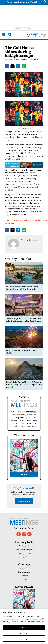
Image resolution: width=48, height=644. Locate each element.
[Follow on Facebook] (24, 534)
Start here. (36, 2)
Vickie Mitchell (13, 59)
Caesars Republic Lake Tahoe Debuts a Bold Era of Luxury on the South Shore (23, 319)
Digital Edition (24, 572)
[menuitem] (3, 34)
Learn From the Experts (24, 549)
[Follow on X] (18, 534)
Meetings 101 (24, 546)
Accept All (24, 627)
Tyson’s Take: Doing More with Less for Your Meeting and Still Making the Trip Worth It (24, 384)
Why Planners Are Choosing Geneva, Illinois (22, 351)
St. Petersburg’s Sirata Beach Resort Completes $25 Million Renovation (22, 287)
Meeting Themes (24, 553)
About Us (24, 568)
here (34, 426)
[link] (7, 66)
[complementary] (24, 626)
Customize (24, 633)
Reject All (24, 639)
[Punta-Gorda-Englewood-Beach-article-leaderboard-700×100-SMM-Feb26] (24, 167)
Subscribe (24, 575)
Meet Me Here (24, 557)
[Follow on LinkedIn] (29, 534)
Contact (24, 579)
